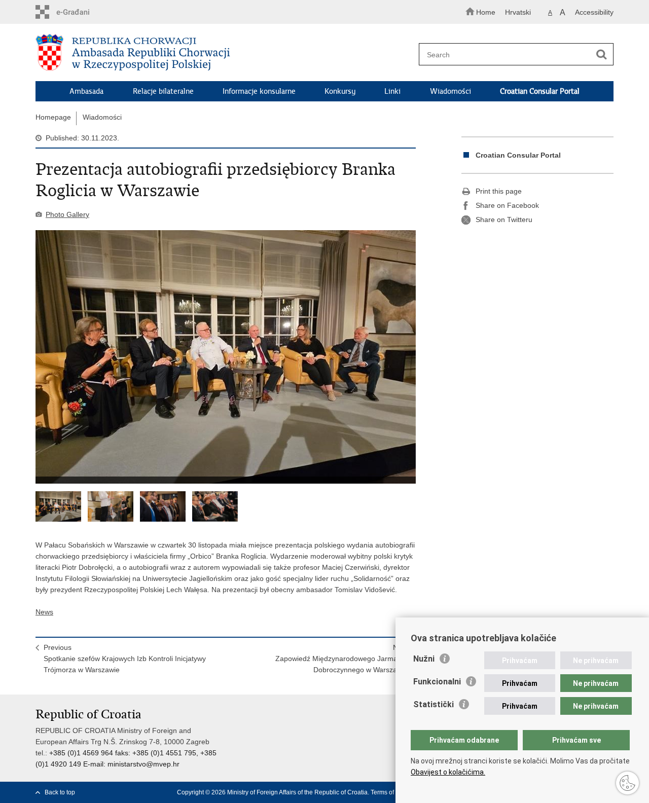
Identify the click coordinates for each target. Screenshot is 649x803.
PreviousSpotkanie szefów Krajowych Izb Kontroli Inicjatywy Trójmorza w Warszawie (125, 658)
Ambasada (86, 91)
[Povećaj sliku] (225, 357)
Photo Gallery (67, 214)
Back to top (60, 792)
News (44, 612)
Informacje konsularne (259, 91)
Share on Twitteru (504, 219)
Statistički (433, 704)
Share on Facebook (507, 205)
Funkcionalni (437, 681)
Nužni (424, 659)
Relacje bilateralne (163, 91)
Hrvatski (518, 12)
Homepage (53, 117)
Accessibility (594, 12)
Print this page (499, 191)
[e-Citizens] (78, 12)
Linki (392, 91)
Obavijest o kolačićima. (448, 772)
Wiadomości (450, 91)
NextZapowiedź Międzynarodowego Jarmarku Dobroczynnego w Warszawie (341, 658)
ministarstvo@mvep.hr (143, 764)
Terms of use (388, 792)
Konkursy (339, 91)
